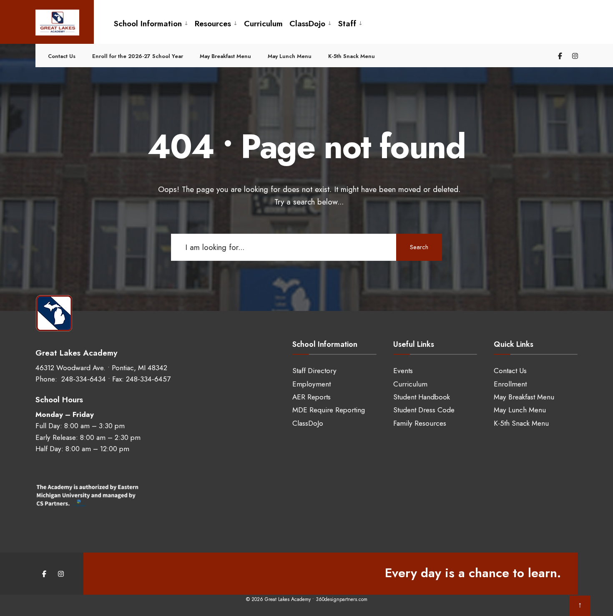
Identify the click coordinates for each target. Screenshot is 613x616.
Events (403, 371)
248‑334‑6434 (82, 379)
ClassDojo (307, 23)
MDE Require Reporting (328, 410)
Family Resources (419, 423)
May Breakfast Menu (225, 56)
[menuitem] (151, 22)
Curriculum (263, 23)
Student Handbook (421, 397)
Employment (311, 384)
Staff (347, 23)
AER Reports (311, 397)
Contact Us (61, 56)
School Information (148, 23)
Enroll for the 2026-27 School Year (137, 56)
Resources (213, 23)
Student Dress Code (424, 410)
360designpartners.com (341, 599)
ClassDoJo (307, 423)
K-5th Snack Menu (351, 56)
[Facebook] (558, 55)
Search (419, 247)
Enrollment (510, 384)
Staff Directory (314, 371)
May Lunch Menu (290, 56)
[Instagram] (573, 55)
